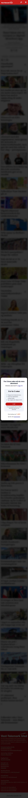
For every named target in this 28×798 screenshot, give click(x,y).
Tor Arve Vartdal (5, 759)
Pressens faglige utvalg (7, 747)
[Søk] (21, 2)
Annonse (3, 768)
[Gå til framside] (7, 2)
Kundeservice (5, 766)
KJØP (14, 404)
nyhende (5, 56)
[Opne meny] (26, 2)
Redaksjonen (5, 764)
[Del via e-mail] (16, 50)
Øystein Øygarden (6, 754)
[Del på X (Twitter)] (14, 50)
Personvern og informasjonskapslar (11, 750)
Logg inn (14, 386)
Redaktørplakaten (6, 748)
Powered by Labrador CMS (14, 795)
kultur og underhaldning (17, 56)
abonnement (17, 416)
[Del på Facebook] (11, 50)
